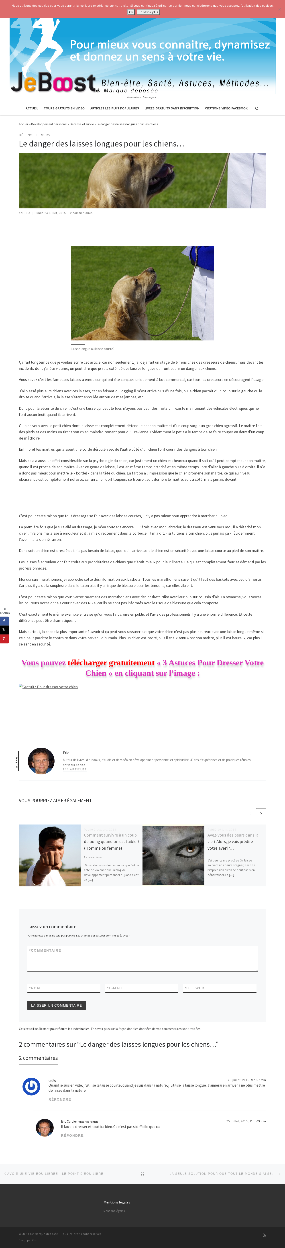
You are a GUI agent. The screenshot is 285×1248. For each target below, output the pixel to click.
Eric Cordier (69, 1121)
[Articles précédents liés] (250, 813)
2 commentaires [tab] (38, 1057)
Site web (195, 988)
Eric (27, 213)
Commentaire (45, 950)
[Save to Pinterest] (4, 638)
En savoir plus (148, 12)
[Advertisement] (142, 232)
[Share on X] (4, 629)
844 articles (75, 769)
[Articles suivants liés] (261, 813)
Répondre (60, 1099)
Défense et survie (82, 124)
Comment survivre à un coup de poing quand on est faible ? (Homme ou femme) (111, 841)
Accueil (23, 124)
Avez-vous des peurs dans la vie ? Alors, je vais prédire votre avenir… (233, 841)
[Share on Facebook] (4, 621)
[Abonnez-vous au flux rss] (264, 1235)
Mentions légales (114, 1211)
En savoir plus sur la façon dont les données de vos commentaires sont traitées (146, 1029)
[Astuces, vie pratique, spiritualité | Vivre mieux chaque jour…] (143, 47)
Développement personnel (49, 124)
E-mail (115, 988)
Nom (34, 988)
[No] (279, 9)
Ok (131, 12)
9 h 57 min (258, 1080)
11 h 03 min (258, 1121)
